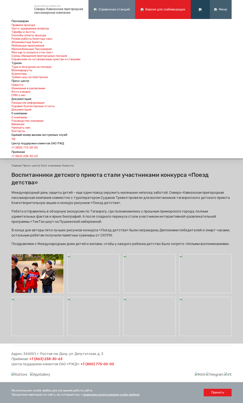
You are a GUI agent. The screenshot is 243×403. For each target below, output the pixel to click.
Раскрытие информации (27, 102)
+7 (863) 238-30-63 (24, 156)
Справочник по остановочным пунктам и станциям (45, 59)
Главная (16, 165)
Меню (222, 9)
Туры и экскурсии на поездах (31, 67)
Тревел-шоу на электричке (29, 77)
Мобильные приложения (27, 45)
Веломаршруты (21, 70)
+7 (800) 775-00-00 (24, 147)
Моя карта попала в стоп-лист (32, 52)
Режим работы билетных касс (31, 38)
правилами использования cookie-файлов (111, 394)
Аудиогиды (19, 73)
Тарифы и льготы (23, 32)
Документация (21, 109)
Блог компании (51, 165)
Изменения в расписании (28, 88)
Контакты (18, 131)
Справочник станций (114, 9)
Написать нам (20, 127)
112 (13, 139)
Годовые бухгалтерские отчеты (32, 106)
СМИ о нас (18, 95)
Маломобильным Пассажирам (31, 49)
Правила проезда (23, 25)
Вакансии (17, 124)
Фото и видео (21, 91)
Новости (17, 85)
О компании (19, 117)
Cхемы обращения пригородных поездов (39, 56)
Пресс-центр (31, 165)
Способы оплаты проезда (28, 35)
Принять (217, 392)
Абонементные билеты (26, 42)
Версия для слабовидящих (165, 9)
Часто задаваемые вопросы (30, 28)
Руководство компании (27, 120)
